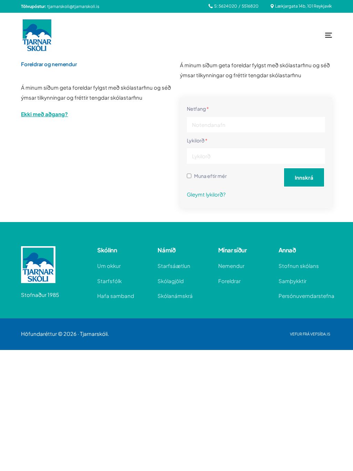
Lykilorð (197, 140)
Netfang (198, 109)
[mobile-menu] (314, 35)
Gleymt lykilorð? (206, 194)
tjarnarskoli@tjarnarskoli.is (73, 6)
